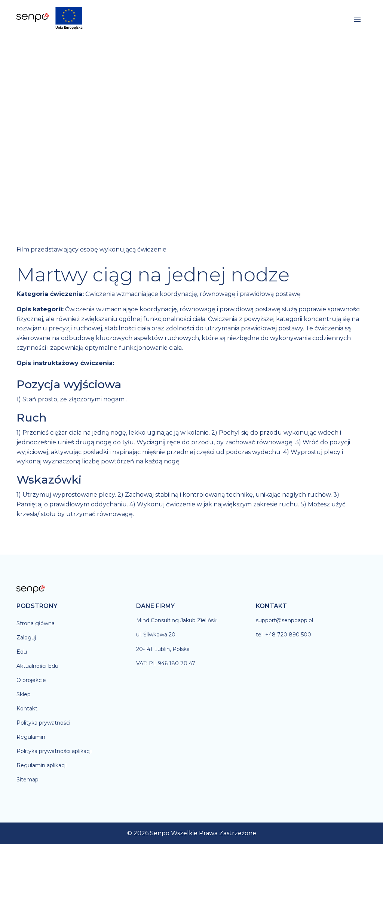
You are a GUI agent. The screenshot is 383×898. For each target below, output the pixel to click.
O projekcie (31, 680)
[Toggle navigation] (357, 20)
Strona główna (35, 623)
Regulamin (30, 737)
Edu (21, 651)
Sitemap (27, 779)
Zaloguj (26, 637)
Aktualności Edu (37, 666)
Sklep (23, 694)
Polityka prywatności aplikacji (54, 751)
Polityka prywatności (43, 722)
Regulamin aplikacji (41, 765)
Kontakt (26, 708)
